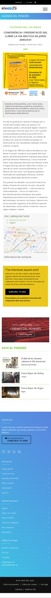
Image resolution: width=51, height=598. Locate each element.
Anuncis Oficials (8, 518)
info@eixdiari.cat (8, 562)
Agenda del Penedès (15, 16)
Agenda (5, 508)
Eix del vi (5, 493)
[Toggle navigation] (45, 9)
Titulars (29, 2)
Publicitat (18, 589)
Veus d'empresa (8, 527)
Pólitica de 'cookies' (29, 584)
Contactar (5, 557)
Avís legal (44, 584)
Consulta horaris (25, 334)
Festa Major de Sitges (32, 388)
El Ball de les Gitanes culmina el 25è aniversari (33, 360)
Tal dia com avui (8, 474)
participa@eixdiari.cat (10, 565)
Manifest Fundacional (10, 548)
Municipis (18, 2)
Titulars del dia (7, 469)
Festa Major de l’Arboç (32, 373)
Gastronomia (7, 488)
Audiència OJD (30, 589)
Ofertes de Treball (9, 513)
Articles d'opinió (8, 483)
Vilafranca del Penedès (17, 220)
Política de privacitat (11, 584)
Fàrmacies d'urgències (10, 522)
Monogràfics (7, 532)
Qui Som (5, 552)
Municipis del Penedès (10, 478)
